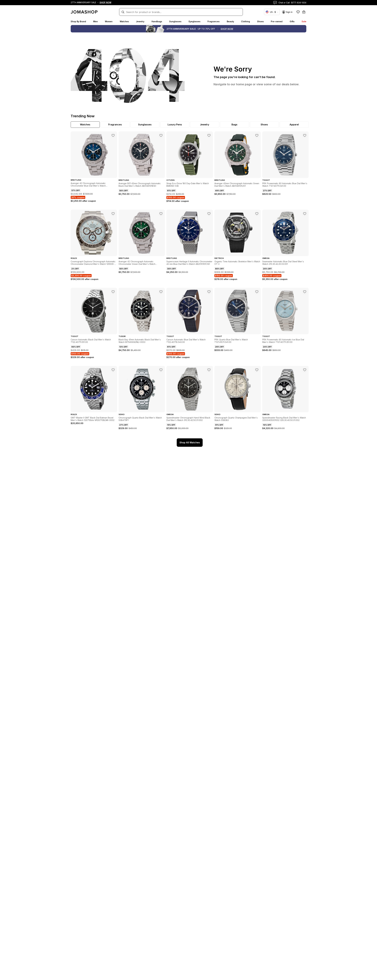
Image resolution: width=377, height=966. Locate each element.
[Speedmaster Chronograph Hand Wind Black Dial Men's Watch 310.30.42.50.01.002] (209, 370)
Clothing (245, 21)
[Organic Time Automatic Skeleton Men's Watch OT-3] (257, 213)
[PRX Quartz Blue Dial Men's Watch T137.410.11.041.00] (257, 292)
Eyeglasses (194, 21)
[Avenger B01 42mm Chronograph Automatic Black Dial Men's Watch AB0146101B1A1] (161, 135)
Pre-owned (276, 21)
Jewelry (140, 21)
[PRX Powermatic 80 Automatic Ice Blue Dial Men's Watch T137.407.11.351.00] (304, 292)
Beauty (230, 21)
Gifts (292, 21)
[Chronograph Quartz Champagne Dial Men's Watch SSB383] (257, 370)
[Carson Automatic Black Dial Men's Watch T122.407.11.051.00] (113, 292)
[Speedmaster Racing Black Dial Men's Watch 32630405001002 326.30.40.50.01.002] (304, 370)
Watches (124, 21)
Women (109, 21)
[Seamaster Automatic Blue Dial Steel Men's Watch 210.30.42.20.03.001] (304, 213)
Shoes (260, 21)
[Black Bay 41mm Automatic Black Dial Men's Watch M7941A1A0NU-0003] (161, 292)
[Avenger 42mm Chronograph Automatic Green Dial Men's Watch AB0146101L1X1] (257, 135)
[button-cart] (304, 12)
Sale (304, 21)
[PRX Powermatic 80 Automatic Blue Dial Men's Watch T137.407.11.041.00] (304, 135)
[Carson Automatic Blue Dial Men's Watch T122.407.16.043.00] (209, 292)
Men (95, 21)
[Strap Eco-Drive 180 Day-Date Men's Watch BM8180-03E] (209, 135)
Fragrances (213, 21)
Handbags (157, 21)
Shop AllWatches (190, 442)
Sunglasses (175, 21)
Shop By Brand (78, 21)
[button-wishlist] (298, 12)
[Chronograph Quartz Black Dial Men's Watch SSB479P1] (161, 370)
